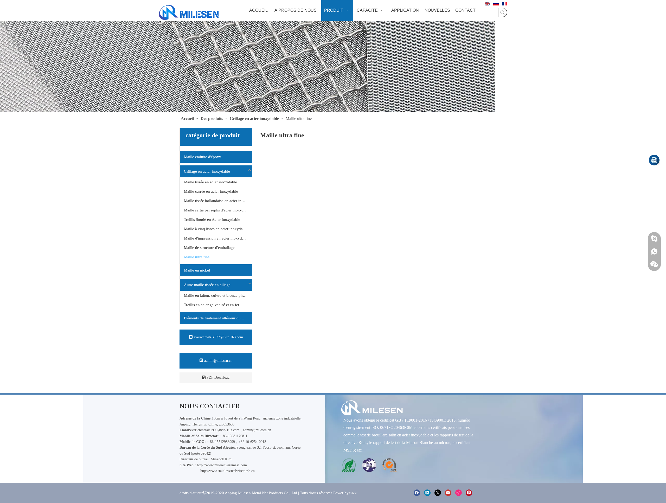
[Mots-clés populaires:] (502, 12)
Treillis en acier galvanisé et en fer (211, 305)
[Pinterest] (469, 492)
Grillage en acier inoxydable (207, 171)
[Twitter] (437, 492)
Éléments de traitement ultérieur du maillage (218, 318)
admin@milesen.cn (217, 361)
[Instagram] (458, 492)
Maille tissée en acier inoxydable (210, 182)
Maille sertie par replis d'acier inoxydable (217, 210)
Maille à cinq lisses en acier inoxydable (216, 229)
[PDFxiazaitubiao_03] (654, 160)
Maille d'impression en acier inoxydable (216, 238)
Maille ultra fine (197, 257)
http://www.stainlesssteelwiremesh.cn (227, 471)
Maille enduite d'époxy (202, 157)
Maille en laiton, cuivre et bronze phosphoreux (218, 295)
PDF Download (217, 377)
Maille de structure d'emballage (209, 248)
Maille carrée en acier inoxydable (211, 191)
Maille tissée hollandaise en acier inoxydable (218, 201)
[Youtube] (448, 492)
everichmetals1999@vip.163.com (218, 337)
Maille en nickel (197, 270)
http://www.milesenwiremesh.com (222, 465)
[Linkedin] (427, 492)
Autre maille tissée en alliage (207, 285)
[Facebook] (417, 492)
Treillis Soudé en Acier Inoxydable (212, 219)
